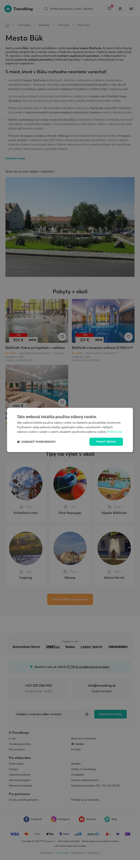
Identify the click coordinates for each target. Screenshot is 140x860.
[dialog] (70, 430)
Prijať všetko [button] (106, 441)
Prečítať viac (114, 431)
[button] (36, 442)
